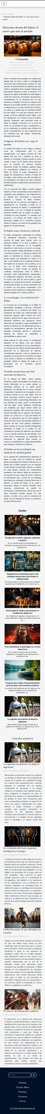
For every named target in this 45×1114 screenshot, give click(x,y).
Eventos (22, 1096)
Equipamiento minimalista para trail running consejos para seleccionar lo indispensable (23, 576)
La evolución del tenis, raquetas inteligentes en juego (19, 850)
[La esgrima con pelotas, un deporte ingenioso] (22, 706)
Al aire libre (22, 1087)
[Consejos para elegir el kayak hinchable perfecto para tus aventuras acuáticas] (22, 670)
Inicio (3, 14)
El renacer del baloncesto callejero (21, 1011)
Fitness (22, 1082)
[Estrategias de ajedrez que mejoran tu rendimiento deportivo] (22, 598)
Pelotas (11, 14)
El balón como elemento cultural (22, 65)
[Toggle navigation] (4, 3)
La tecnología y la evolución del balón (22, 67)
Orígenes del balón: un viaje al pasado (22, 62)
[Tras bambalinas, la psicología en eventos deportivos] (22, 634)
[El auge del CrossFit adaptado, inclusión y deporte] (22, 525)
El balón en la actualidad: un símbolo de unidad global (22, 73)
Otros (22, 1101)
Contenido (23, 59)
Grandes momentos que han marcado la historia (22, 70)
